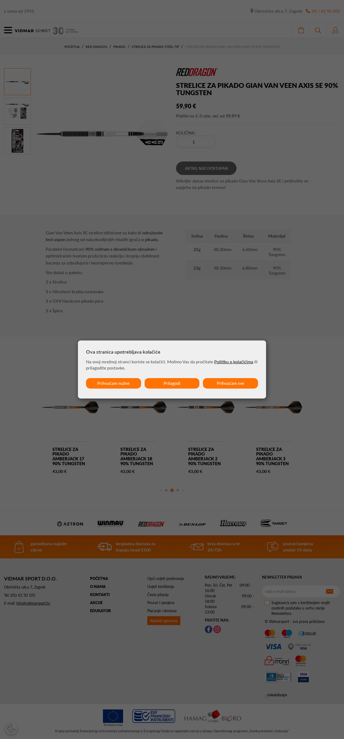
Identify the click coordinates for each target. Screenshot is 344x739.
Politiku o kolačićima (233, 361)
